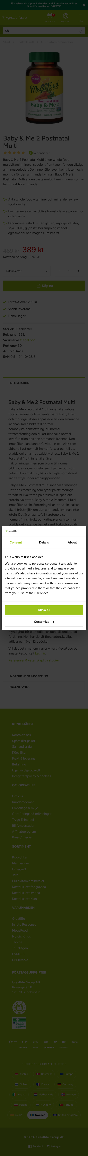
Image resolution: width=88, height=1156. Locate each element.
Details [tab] (44, 542)
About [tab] (72, 542)
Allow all (44, 609)
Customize (41, 621)
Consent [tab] (16, 542)
